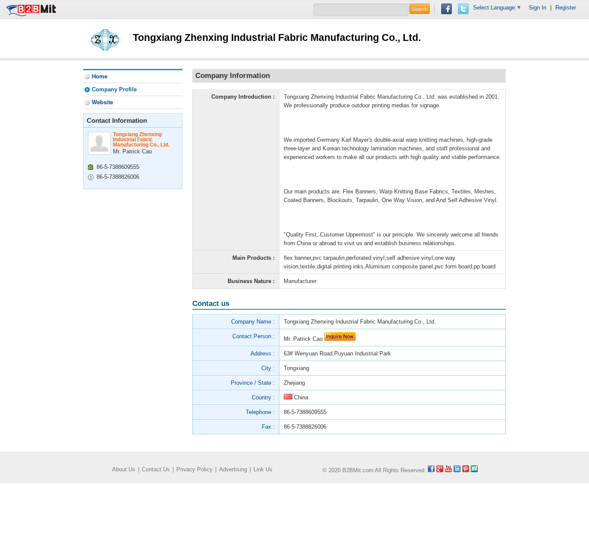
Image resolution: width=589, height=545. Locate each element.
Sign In (537, 7)
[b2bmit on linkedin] (457, 470)
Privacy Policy (194, 469)
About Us (123, 469)
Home (99, 76)
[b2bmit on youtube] (448, 470)
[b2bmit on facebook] (431, 470)
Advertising (233, 469)
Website (102, 102)
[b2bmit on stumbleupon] (474, 470)
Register (565, 7)
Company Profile (114, 89)
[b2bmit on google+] (439, 470)
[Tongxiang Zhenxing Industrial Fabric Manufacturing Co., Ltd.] (104, 39)
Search (419, 8)
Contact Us (156, 469)
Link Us (263, 469)
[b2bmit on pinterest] (465, 470)
